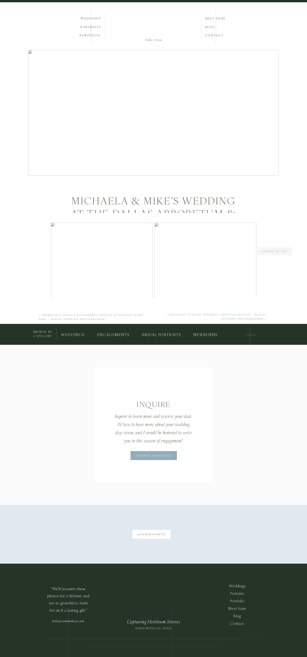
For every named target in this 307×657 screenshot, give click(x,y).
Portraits (237, 593)
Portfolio (237, 601)
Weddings (237, 585)
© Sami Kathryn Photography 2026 (110, 647)
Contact (237, 623)
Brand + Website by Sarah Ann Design (195, 647)
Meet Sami (237, 608)
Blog (237, 616)
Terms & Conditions (151, 647)
